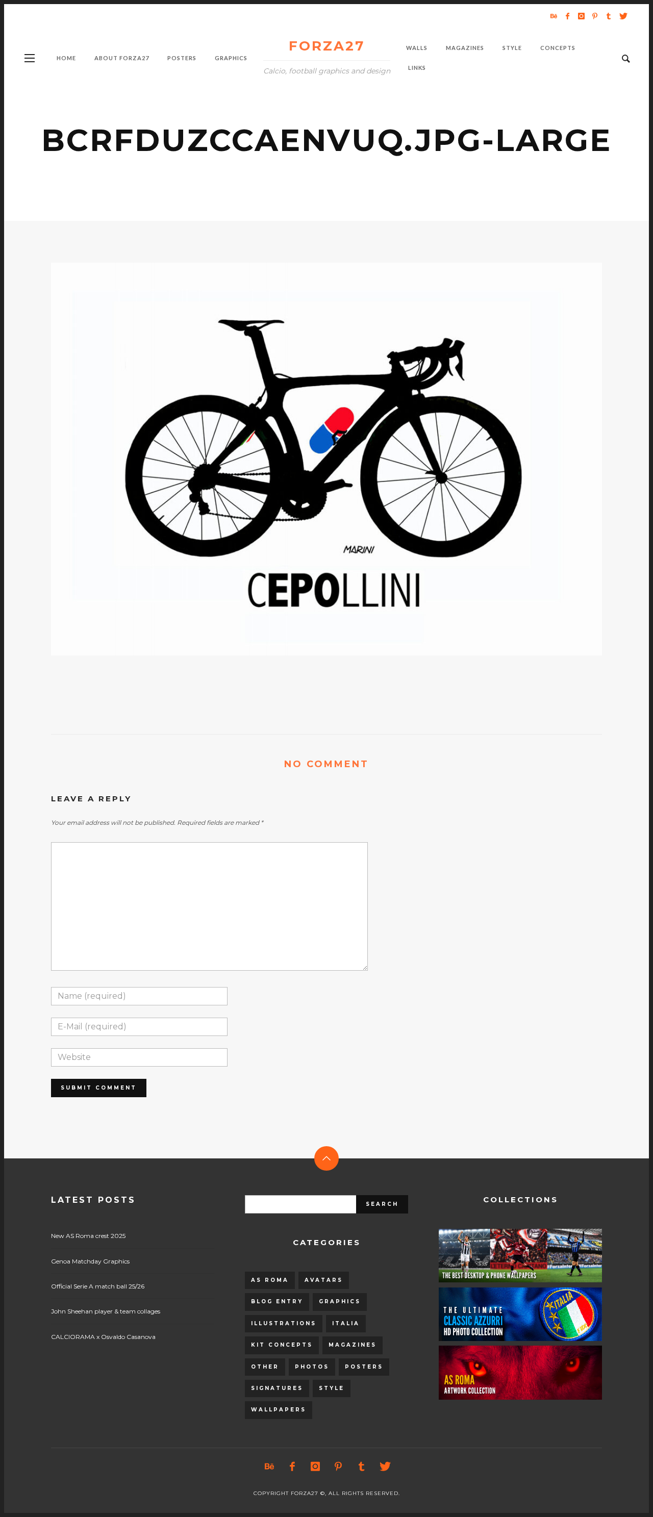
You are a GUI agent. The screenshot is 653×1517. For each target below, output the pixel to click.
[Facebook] (567, 16)
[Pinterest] (595, 16)
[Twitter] (622, 16)
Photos (312, 1366)
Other (265, 1366)
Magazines (352, 1345)
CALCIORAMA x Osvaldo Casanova (103, 1337)
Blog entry (277, 1301)
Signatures (277, 1388)
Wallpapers (278, 1409)
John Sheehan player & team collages (105, 1311)
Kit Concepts (282, 1345)
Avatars (324, 1280)
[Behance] (553, 16)
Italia (346, 1323)
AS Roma (270, 1280)
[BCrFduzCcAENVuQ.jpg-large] (310, 459)
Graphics (340, 1301)
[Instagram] (581, 16)
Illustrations (283, 1323)
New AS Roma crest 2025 (88, 1236)
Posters (364, 1366)
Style (331, 1388)
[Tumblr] (608, 16)
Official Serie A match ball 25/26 (97, 1286)
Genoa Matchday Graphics (90, 1261)
